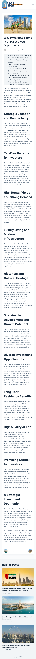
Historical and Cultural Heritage (18, 69)
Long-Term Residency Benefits (17, 77)
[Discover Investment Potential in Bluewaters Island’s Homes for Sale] (18, 634)
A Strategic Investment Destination (19, 84)
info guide (26, 50)
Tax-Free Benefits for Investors (18, 58)
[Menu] (33, 4)
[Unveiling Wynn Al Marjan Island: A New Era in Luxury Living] (18, 605)
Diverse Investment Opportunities (18, 75)
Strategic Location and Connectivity (19, 55)
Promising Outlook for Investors (18, 82)
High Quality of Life (14, 80)
